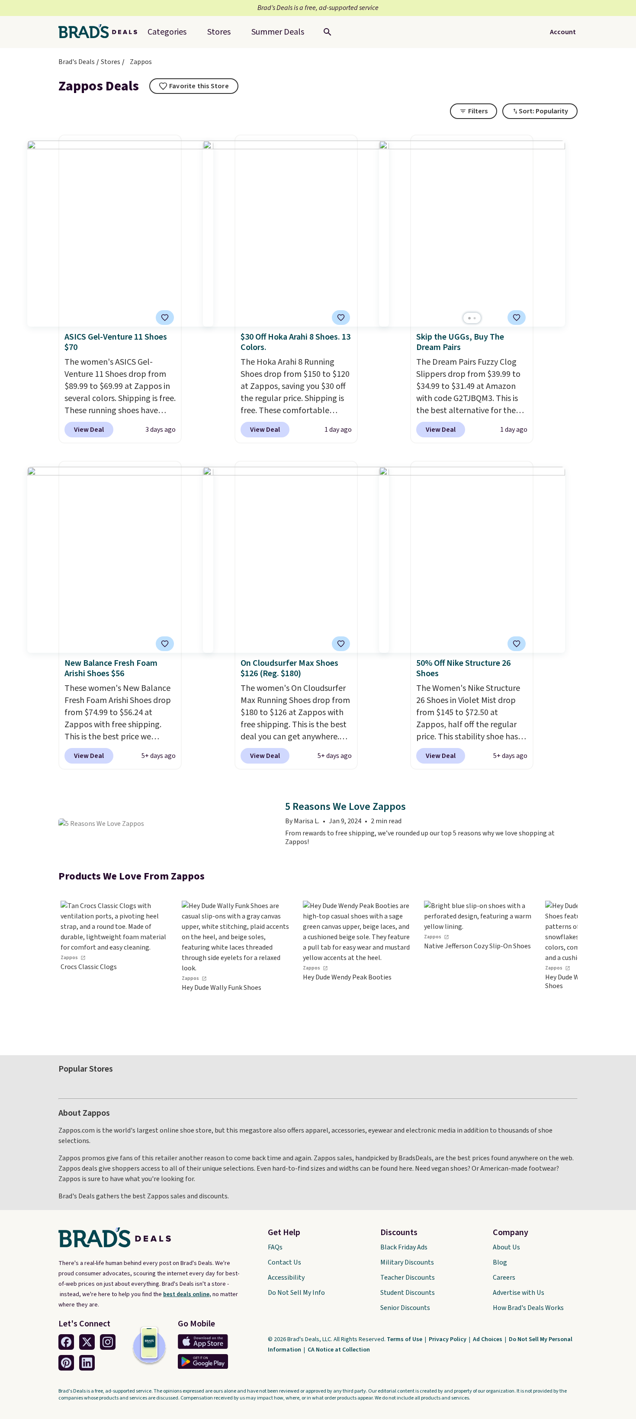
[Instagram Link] (108, 1342)
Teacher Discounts (407, 1277)
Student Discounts (407, 1292)
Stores (110, 62)
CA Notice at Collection (339, 1349)
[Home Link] (101, 32)
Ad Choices (488, 1339)
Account (563, 32)
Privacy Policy (448, 1339)
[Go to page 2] (474, 318)
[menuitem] (278, 32)
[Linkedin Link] (87, 1363)
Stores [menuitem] (219, 32)
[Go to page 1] (469, 318)
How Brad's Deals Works (528, 1307)
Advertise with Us (518, 1292)
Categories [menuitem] (167, 32)
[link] (114, 966)
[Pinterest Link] (66, 1363)
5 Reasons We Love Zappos (345, 807)
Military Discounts (407, 1262)
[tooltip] (193, 86)
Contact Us (284, 1262)
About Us (506, 1247)
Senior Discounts (405, 1307)
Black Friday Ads (403, 1247)
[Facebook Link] (66, 1342)
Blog (500, 1262)
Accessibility (286, 1277)
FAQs (275, 1247)
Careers (504, 1277)
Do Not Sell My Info (296, 1292)
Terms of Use (405, 1339)
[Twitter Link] (87, 1342)
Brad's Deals (76, 62)
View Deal (89, 429)
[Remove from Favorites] (165, 317)
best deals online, (187, 1294)
